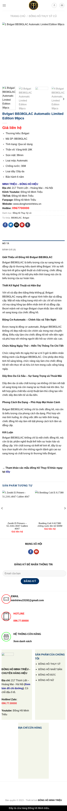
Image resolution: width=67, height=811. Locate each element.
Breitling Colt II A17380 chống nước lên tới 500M (50, 524)
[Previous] (7, 53)
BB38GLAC (16, 218)
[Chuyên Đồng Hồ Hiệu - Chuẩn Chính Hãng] (33, 5)
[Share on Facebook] (5, 225)
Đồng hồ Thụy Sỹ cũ (43, 16)
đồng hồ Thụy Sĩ (40, 467)
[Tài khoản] (54, 5)
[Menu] (4, 5)
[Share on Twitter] (10, 225)
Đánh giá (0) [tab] (9, 249)
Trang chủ (17, 16)
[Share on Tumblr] (27, 225)
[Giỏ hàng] (61, 5)
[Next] (59, 53)
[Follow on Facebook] (30, 551)
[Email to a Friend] (16, 225)
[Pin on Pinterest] (22, 225)
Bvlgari (26, 218)
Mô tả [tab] (5, 243)
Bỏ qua (54, 808)
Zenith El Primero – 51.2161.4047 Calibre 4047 (17, 526)
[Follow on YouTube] (36, 551)
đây (8, 471)
